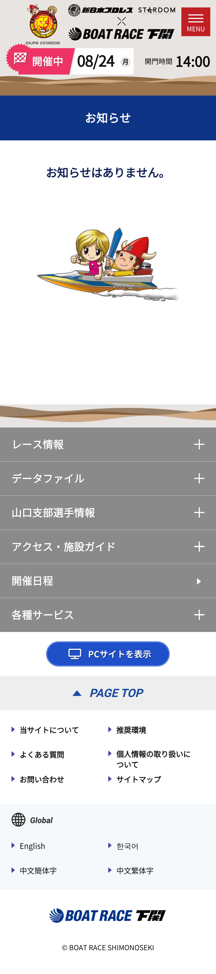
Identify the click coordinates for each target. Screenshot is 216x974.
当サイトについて (49, 730)
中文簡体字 (38, 871)
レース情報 (38, 444)
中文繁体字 (135, 871)
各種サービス (43, 615)
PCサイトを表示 (108, 654)
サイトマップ (138, 779)
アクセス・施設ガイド (64, 546)
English (32, 846)
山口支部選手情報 (53, 512)
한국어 (127, 846)
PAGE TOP (115, 693)
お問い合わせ (42, 779)
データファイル (48, 478)
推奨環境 (131, 730)
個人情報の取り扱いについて (153, 759)
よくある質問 (42, 754)
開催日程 (32, 581)
